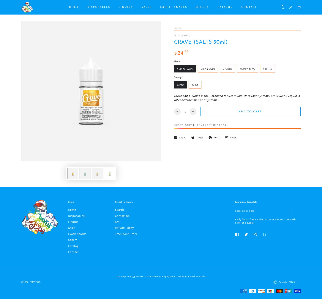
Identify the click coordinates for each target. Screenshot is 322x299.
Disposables (76, 216)
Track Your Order (126, 234)
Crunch (227, 68)
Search (119, 210)
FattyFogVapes (182, 35)
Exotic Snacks (77, 234)
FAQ (117, 222)
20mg (195, 84)
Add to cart (250, 111)
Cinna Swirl (208, 68)
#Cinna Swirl (185, 68)
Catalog (73, 246)
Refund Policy (124, 228)
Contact (73, 252)
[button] (282, 7)
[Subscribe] (290, 211)
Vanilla (267, 68)
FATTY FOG (35, 282)
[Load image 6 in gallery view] (109, 173)
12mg (180, 84)
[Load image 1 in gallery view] (72, 173)
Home (177, 28)
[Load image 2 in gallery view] (85, 173)
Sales (71, 228)
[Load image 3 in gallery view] (97, 173)
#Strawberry (247, 68)
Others (72, 240)
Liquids (73, 222)
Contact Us (122, 216)
